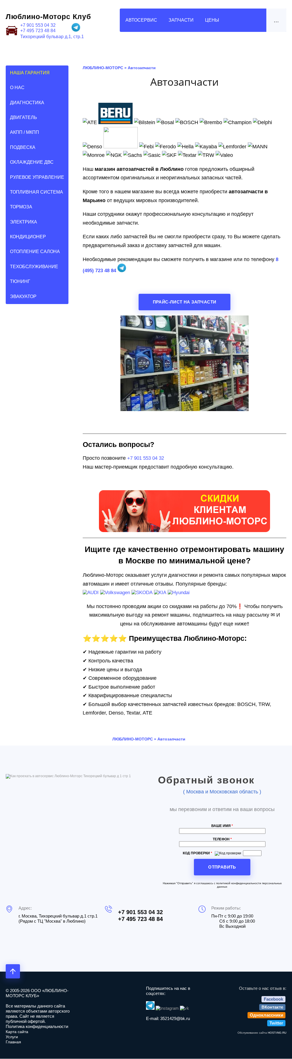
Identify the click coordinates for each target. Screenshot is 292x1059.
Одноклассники (266, 1015)
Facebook (273, 999)
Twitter (276, 1023)
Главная (13, 1042)
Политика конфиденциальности (37, 1026)
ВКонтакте (272, 1007)
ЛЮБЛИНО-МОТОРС (103, 67)
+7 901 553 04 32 (38, 25)
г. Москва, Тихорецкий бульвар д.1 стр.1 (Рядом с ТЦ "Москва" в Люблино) (58, 918)
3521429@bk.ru (175, 1018)
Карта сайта (17, 1031)
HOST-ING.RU (277, 1032)
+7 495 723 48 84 (38, 30)
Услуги (12, 1037)
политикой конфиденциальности (238, 883)
